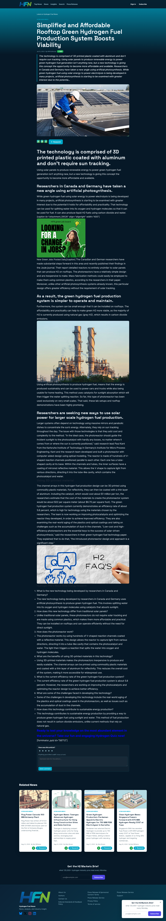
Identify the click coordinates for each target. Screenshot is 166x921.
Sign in (133, 4)
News (46, 4)
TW (42, 141)
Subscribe (143, 4)
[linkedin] (34, 913)
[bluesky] (20, 913)
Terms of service (94, 904)
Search (62, 4)
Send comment (45, 769)
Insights (54, 4)
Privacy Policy (93, 901)
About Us (62, 892)
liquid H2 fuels (83, 212)
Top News (38, 4)
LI (45, 141)
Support (120, 896)
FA (38, 141)
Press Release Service (96, 898)
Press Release (72, 4)
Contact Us (62, 899)
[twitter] (25, 913)
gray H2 (88, 314)
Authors (61, 896)
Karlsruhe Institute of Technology (64, 447)
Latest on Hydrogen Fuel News (47, 14)
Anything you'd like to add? (52, 754)
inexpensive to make (57, 275)
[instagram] (29, 913)
